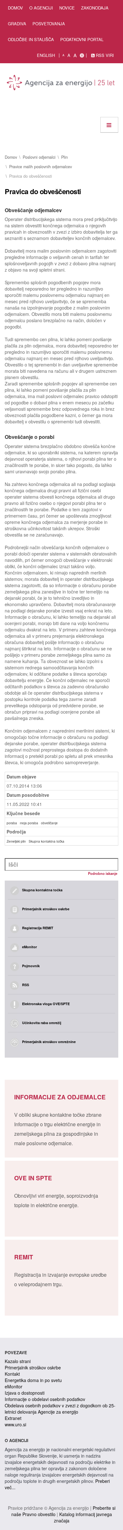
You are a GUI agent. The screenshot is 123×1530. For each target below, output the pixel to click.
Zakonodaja (94, 8)
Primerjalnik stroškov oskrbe (33, 1367)
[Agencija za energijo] (61, 83)
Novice (67, 8)
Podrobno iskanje (102, 873)
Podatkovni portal (81, 39)
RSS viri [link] (104, 55)
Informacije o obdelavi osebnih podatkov (45, 1399)
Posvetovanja (48, 24)
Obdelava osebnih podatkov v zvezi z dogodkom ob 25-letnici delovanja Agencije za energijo (60, 1408)
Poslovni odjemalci (39, 157)
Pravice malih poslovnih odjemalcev (40, 166)
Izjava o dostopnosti (24, 1393)
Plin (64, 157)
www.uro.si (15, 1424)
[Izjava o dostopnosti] (81, 55)
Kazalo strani (18, 1361)
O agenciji (41, 8)
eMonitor (13, 1386)
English (46, 55)
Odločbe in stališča (31, 39)
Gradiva (17, 24)
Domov (15, 8)
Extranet (13, 1418)
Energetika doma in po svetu (33, 1380)
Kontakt (12, 1374)
